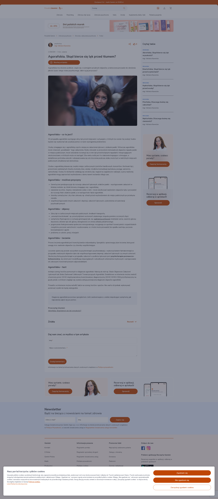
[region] (109, 481)
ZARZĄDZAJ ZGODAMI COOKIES (182, 487)
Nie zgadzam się (182, 480)
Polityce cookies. (34, 482)
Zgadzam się (182, 473)
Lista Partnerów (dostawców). (17, 484)
